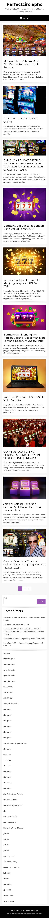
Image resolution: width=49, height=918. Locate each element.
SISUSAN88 (7, 687)
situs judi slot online (10, 704)
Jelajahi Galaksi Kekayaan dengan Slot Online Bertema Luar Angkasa (22, 507)
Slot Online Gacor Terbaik (13, 794)
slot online (7, 709)
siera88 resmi (8, 901)
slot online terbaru (10, 800)
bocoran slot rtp (9, 822)
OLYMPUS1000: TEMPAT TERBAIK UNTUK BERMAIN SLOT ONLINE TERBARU (21, 455)
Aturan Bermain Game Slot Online (20, 120)
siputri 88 (7, 890)
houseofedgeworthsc (11, 867)
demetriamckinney (10, 862)
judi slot (6, 833)
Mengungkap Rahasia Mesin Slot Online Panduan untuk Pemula (21, 64)
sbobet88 (7, 754)
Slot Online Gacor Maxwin (13, 828)
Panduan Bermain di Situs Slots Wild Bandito (23, 399)
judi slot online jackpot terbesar (15, 743)
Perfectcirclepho (25, 4)
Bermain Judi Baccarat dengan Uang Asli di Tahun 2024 (23, 227)
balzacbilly (7, 873)
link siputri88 (8, 896)
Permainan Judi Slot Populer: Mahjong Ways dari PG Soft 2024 (22, 283)
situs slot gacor (9, 659)
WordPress (39, 913)
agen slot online (9, 670)
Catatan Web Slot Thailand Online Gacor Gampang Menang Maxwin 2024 (24, 564)
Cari (5, 598)
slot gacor (7, 715)
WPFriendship (22, 913)
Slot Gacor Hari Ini (10, 817)
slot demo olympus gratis (12, 805)
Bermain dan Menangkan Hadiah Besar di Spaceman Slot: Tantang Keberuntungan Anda (24, 337)
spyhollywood (8, 856)
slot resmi (7, 766)
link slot (6, 879)
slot (4, 811)
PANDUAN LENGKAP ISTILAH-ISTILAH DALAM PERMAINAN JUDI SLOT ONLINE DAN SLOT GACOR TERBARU (23, 165)
